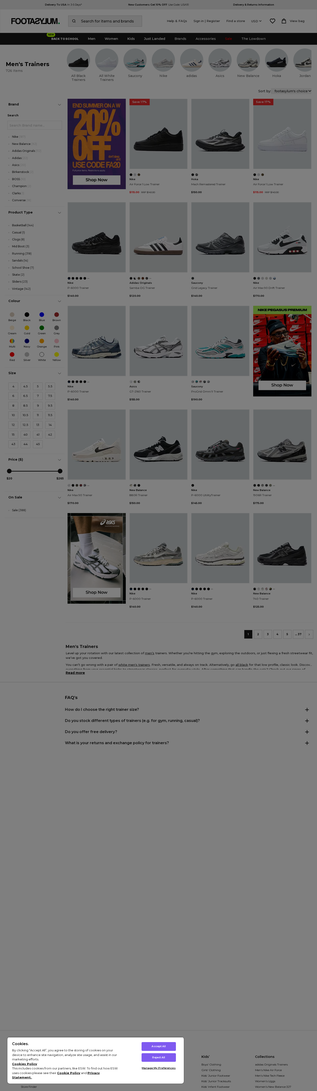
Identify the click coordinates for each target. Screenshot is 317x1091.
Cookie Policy (68, 1073)
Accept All (159, 1046)
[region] (95, 1060)
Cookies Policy (24, 1064)
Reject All (158, 1057)
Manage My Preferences (158, 1068)
